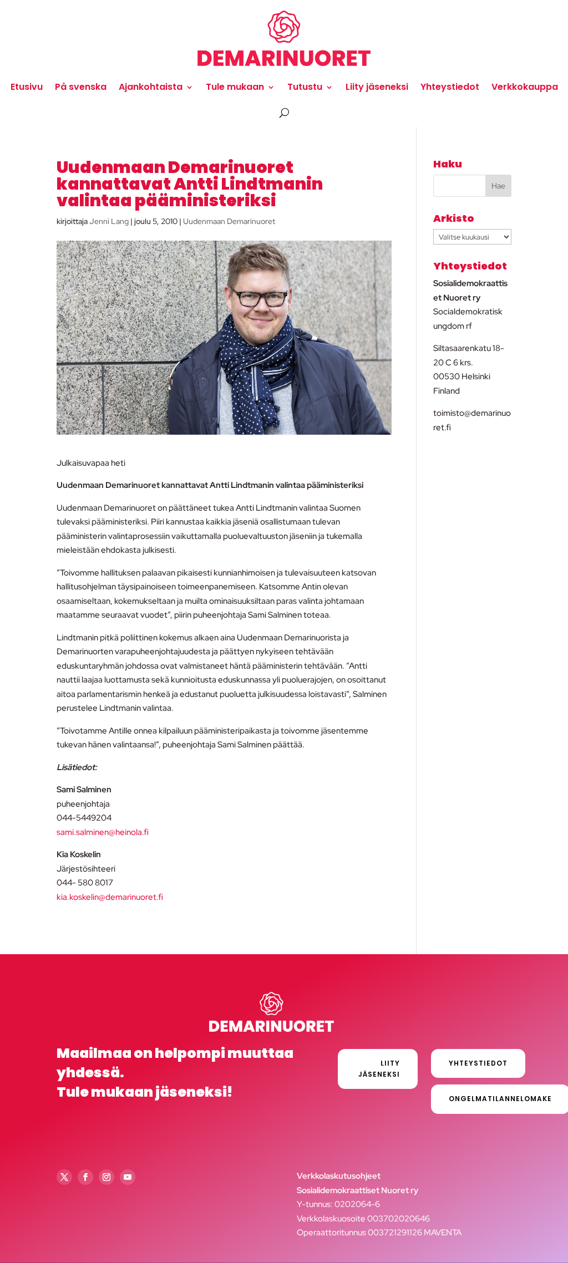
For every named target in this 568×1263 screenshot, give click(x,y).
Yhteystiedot (449, 86)
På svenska (80, 86)
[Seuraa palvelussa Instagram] (106, 1177)
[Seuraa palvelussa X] (64, 1177)
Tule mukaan (235, 86)
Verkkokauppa (524, 86)
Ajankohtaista (150, 86)
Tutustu (304, 86)
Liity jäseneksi (377, 86)
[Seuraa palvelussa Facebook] (85, 1177)
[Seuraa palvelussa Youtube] (127, 1177)
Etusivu (27, 86)
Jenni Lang (109, 221)
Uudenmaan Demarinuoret (229, 221)
